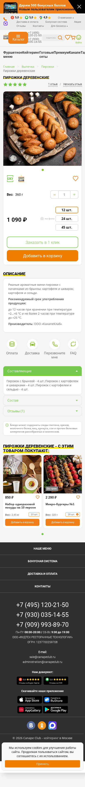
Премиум (61, 52)
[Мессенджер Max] (52, 725)
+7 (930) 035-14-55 (35, 40)
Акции (77, 22)
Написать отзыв (72, 84)
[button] (42, 534)
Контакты (38, 26)
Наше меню (42, 548)
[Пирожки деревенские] (42, 128)
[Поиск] (60, 38)
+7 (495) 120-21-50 (35, 34)
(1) (16, 411)
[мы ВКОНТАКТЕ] (31, 725)
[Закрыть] (79, 6)
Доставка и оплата (27, 22)
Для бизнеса (58, 26)
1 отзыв (53, 84)
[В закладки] (75, 178)
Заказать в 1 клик (43, 242)
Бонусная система (42, 561)
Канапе (75, 52)
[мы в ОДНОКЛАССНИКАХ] (42, 725)
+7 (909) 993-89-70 (42, 624)
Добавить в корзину (42, 255)
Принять (42, 764)
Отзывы (21, 26)
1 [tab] (42, 170)
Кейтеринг (30, 52)
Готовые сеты (46, 54)
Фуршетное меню (12, 54)
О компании (65, 17)
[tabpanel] (42, 129)
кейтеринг (51, 738)
